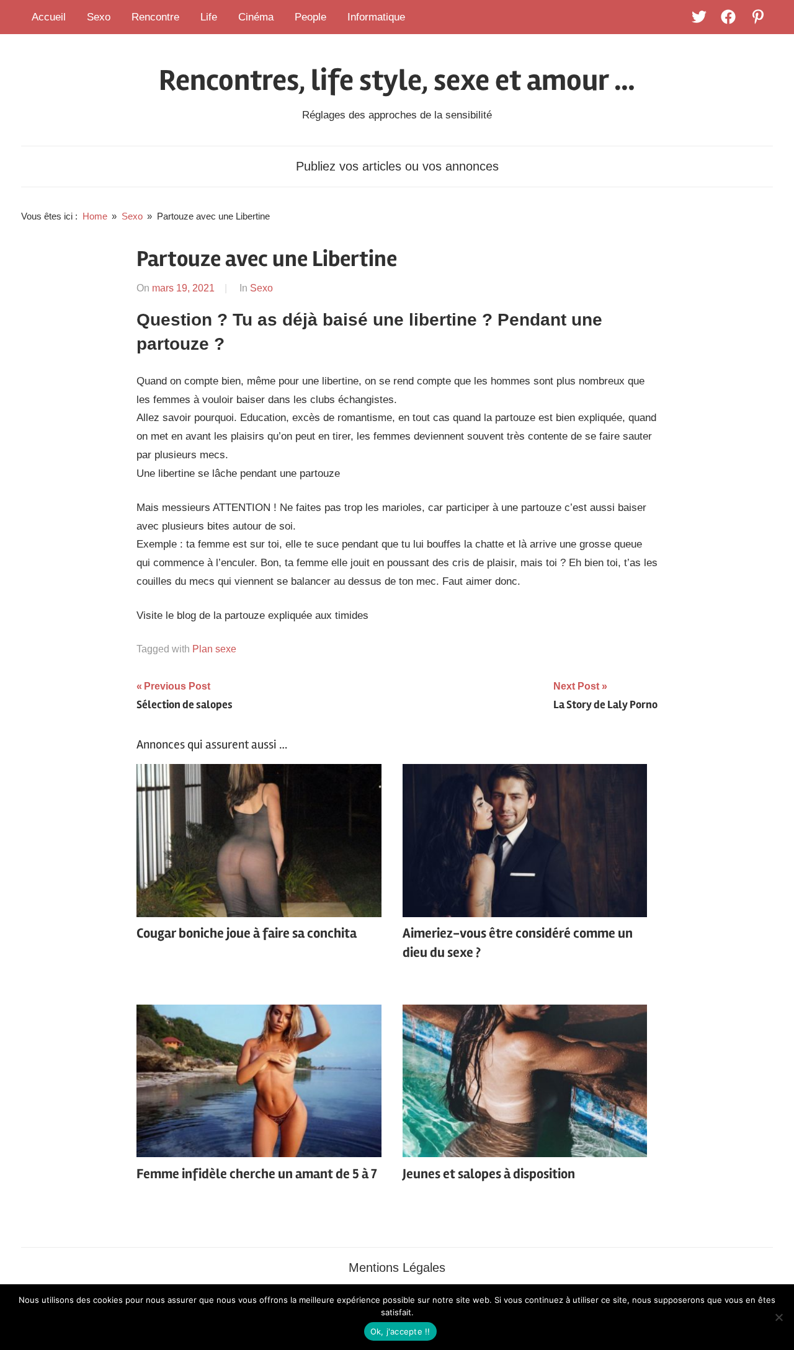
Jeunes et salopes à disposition (489, 1174)
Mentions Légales (397, 1267)
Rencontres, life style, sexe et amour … (397, 80)
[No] (778, 1317)
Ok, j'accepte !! (400, 1331)
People (310, 17)
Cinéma (256, 17)
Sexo (98, 17)
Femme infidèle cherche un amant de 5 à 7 (256, 1174)
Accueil (49, 17)
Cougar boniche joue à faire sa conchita (246, 933)
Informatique (376, 17)
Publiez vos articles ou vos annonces (397, 166)
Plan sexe (214, 649)
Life (208, 17)
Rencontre (155, 17)
